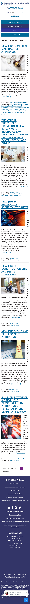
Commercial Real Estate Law (15, 518)
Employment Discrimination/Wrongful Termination (15, 526)
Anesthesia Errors (15, 104)
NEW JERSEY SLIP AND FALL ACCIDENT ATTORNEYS (14, 334)
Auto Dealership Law (15, 483)
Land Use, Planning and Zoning (15, 497)
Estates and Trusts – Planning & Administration (15, 521)
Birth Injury (24, 104)
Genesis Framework (11, 577)
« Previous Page (8, 469)
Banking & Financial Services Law (15, 487)
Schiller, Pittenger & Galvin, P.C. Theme (19, 576)
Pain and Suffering (13, 112)
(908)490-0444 (16, 8)
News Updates (13, 102)
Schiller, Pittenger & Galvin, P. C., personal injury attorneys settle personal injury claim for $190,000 (14, 404)
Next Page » (6, 472)
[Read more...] (6, 97)
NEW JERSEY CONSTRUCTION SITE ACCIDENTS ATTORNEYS (14, 270)
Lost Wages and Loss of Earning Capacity (15, 108)
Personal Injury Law (15, 515)
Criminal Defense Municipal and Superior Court (15, 500)
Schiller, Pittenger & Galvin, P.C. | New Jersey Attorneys (15, 3)
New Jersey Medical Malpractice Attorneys (14, 48)
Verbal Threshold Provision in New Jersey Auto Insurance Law (14, 194)
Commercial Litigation (15, 494)
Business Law (15, 490)
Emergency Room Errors (8, 106)
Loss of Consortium (15, 107)
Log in (23, 577)
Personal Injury (22, 102)
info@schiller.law (15, 547)
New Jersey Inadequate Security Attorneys (14, 204)
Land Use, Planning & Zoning (15, 511)
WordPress (19, 577)
